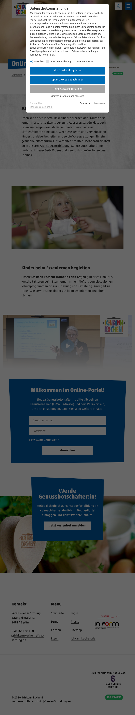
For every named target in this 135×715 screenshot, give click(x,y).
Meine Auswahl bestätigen (67, 89)
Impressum (99, 103)
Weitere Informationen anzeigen (67, 96)
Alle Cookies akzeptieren (67, 70)
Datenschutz (86, 103)
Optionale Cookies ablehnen (67, 79)
